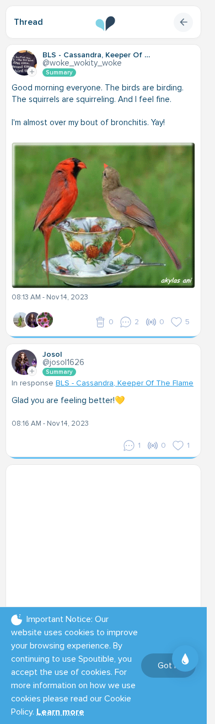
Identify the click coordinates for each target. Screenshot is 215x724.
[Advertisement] (107, 539)
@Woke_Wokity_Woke (82, 63)
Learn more (60, 711)
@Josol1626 (63, 362)
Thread (28, 22)
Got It (168, 665)
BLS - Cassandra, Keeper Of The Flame (125, 383)
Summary (59, 72)
